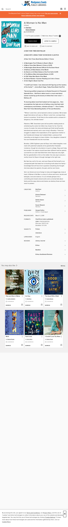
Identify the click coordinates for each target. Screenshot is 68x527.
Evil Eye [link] (27, 296)
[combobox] (30, 9)
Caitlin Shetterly (11, 299)
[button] (32, 41)
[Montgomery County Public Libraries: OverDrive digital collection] (34, 3)
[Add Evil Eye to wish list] (42, 305)
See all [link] (63, 266)
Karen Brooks (50, 299)
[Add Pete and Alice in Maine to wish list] (22, 305)
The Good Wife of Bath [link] (52, 296)
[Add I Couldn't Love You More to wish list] (61, 345)
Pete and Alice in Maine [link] (13, 296)
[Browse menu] (65, 9)
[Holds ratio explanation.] (60, 36)
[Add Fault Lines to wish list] (42, 345)
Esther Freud (50, 339)
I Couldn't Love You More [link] (52, 336)
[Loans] (61, 9)
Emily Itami (29, 339)
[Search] (2, 9)
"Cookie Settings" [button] (50, 517)
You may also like (8, 265)
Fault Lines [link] (28, 336)
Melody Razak (10, 339)
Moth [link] (7, 336)
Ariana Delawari (30, 30)
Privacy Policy (47, 513)
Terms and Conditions (33, 513)
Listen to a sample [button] (50, 41)
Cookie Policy (6, 522)
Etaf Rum (28, 28)
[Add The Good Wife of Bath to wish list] (61, 305)
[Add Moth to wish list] (22, 345)
